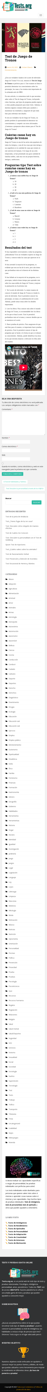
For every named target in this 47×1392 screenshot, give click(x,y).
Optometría (13, 939)
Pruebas (12, 977)
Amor (11, 603)
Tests (11, 1095)
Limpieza (12, 896)
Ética (10, 768)
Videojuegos (13, 1138)
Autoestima (13, 626)
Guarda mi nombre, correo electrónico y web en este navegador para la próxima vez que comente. (22, 468)
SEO (10, 1043)
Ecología (12, 712)
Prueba (11, 972)
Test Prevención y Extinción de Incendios (21, 559)
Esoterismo (13, 749)
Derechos (12, 693)
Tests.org (20, 1387)
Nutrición (12, 934)
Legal (11, 868)
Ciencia (11, 650)
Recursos (12, 996)
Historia (12, 825)
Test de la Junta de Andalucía (17, 516)
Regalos (12, 1005)
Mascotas (12, 901)
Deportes (12, 683)
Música (11, 925)
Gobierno (12, 806)
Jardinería (12, 854)
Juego (11, 858)
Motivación (13, 920)
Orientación (13, 943)
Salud (11, 1024)
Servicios (12, 1048)
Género (11, 797)
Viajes (11, 1133)
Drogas (11, 707)
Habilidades (13, 811)
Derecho (12, 688)
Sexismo (12, 1052)
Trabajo (12, 1100)
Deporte (12, 678)
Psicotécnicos (14, 986)
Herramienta (13, 816)
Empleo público (15, 740)
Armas (11, 612)
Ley (10, 882)
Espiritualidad (14, 754)
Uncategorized (14, 1123)
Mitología (12, 910)
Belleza (11, 645)
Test (10, 1090)
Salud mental (14, 1029)
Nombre (6, 438)
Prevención (13, 962)
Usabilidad (13, 1128)
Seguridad (12, 1038)
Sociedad (12, 1067)
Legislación (13, 872)
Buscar (8, 498)
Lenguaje (12, 877)
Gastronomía (14, 792)
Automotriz (13, 636)
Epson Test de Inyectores (15, 544)
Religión (12, 1019)
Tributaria (12, 1114)
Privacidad (13, 967)
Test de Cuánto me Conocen (17, 533)
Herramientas (14, 820)
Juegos (11, 863)
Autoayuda (13, 622)
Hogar (11, 830)
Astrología (13, 617)
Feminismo (13, 778)
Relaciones (13, 1014)
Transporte (13, 1109)
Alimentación (14, 593)
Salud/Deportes (15, 1033)
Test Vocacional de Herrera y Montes (20, 563)
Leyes (11, 887)
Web (3, 455)
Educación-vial (14, 726)
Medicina (12, 906)
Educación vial (14, 721)
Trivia (11, 1119)
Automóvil (13, 641)
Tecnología (13, 1085)
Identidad (12, 839)
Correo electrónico (10, 446)
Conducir (12, 664)
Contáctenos (29, 1387)
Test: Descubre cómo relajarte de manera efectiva (22, 527)
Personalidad (14, 948)
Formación (13, 787)
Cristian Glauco (26, 67)
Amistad (12, 598)
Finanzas (12, 783)
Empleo (12, 735)
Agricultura (13, 589)
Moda (11, 915)
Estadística (13, 759)
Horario (12, 835)
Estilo (11, 764)
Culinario (12, 674)
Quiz (10, 991)
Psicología (13, 981)
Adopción (12, 584)
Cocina (11, 655)
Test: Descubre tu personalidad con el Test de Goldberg (23, 539)
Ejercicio (12, 730)
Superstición (13, 1081)
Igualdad (12, 844)
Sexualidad (13, 1057)
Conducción (13, 659)
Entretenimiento (11, 70)
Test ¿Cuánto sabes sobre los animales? (21, 549)
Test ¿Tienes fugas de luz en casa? (19, 521)
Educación (13, 716)
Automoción (13, 631)
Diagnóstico (13, 697)
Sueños (11, 1076)
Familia (11, 773)
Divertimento (14, 702)
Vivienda (12, 1142)
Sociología (13, 1071)
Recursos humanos (16, 1000)
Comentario (7, 409)
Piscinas (12, 953)
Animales (12, 607)
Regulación (13, 1010)
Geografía (12, 801)
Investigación (14, 849)
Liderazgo (12, 891)
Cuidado (12, 669)
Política (11, 958)
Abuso (11, 579)
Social (11, 1062)
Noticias (12, 929)
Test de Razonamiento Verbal (17, 554)
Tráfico (11, 1104)
